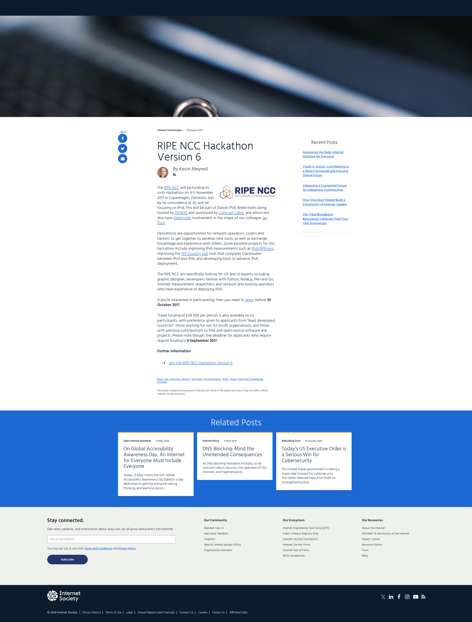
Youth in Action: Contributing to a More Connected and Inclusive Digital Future (326, 171)
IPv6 (225, 379)
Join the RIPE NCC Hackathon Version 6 (200, 363)
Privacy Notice (91, 612)
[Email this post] (122, 158)
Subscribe (67, 559)
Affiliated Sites (238, 612)
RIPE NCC (171, 188)
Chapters (209, 539)
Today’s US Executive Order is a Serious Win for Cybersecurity (314, 455)
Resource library (372, 544)
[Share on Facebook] (122, 138)
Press (365, 550)
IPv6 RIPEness (263, 249)
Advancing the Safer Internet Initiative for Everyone (323, 154)
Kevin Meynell (193, 169)
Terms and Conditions (98, 548)
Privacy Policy (127, 548)
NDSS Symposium (294, 555)
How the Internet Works (173, 379)
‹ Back (122, 132)
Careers (203, 612)
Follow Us (218, 612)
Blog (365, 555)
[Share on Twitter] (122, 148)
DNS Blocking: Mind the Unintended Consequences (232, 452)
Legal (129, 612)
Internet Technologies (206, 379)
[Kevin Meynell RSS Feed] (174, 175)
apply (249, 300)
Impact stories (371, 539)
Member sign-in (214, 528)
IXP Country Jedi (194, 254)
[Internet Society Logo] (63, 596)
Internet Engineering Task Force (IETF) (306, 528)
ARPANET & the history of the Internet (385, 533)
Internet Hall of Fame (296, 550)
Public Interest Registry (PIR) (301, 533)
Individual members (216, 533)
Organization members (218, 550)
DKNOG (181, 213)
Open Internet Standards (246, 379)
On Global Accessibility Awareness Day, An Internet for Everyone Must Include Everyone (154, 458)
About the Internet (373, 528)
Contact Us (187, 612)
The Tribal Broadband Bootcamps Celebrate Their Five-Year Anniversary (325, 219)
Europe (162, 382)
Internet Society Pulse (296, 544)
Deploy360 (182, 218)
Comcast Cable (231, 213)
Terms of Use (113, 612)
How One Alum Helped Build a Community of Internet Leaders (325, 202)
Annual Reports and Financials (156, 612)
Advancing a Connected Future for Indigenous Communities (325, 188)
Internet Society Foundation (300, 539)
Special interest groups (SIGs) (222, 544)
